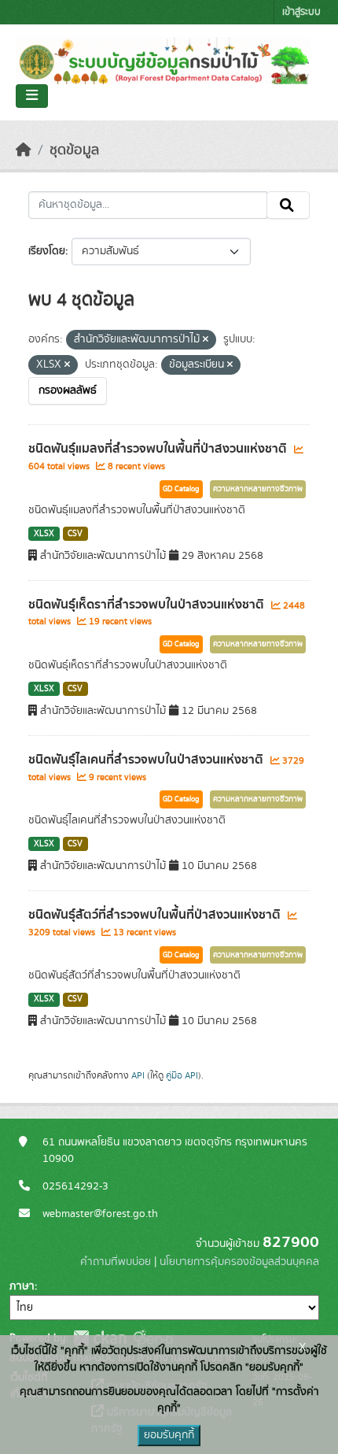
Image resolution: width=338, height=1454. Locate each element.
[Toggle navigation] (32, 96)
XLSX (44, 533)
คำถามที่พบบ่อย (115, 1262)
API (138, 1075)
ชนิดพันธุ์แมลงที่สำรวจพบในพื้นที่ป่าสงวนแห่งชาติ (159, 448)
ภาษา (22, 1286)
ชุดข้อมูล (74, 150)
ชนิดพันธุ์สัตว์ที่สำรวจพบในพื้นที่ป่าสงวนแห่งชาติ (156, 915)
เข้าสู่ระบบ (301, 12)
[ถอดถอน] (205, 340)
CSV (75, 533)
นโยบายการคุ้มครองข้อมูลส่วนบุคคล (239, 1262)
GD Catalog (181, 488)
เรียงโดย (46, 251)
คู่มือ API (182, 1075)
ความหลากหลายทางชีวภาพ (258, 488)
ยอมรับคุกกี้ (169, 1435)
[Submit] (288, 205)
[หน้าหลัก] (23, 150)
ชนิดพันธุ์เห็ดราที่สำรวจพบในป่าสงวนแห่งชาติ (147, 604)
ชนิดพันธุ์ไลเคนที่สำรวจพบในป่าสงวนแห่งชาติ (147, 759)
